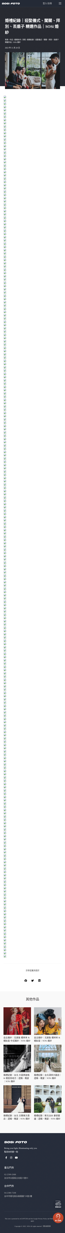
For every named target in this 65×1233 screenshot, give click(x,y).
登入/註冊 (47, 3)
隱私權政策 (47, 1226)
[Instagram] (11, 1158)
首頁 (6, 40)
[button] (25, 980)
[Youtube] (16, 1158)
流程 (24, 40)
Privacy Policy (42, 1219)
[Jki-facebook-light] (6, 1158)
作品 (11, 40)
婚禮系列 (17, 40)
